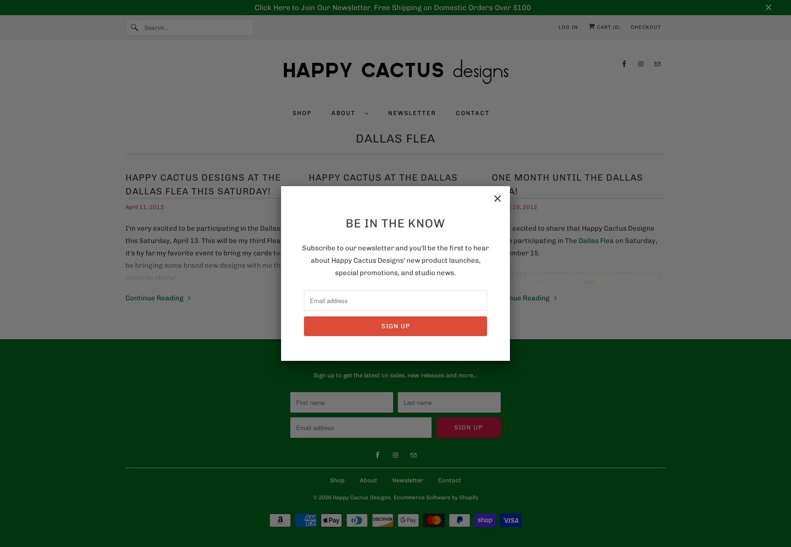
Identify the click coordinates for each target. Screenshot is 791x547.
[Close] (498, 198)
